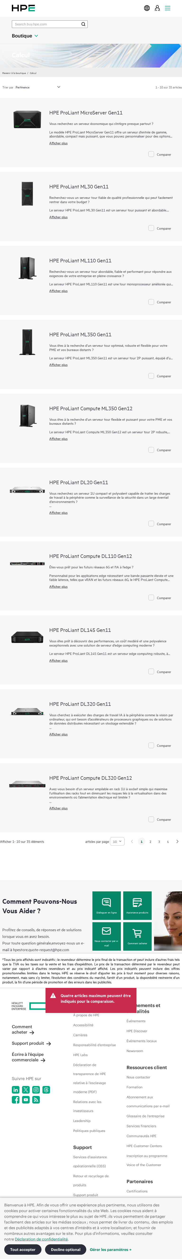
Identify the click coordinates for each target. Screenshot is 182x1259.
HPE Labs (80, 1055)
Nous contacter (138, 1077)
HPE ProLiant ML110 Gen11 (80, 260)
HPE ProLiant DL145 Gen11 (80, 629)
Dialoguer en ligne (106, 912)
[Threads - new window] (46, 1090)
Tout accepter (23, 1249)
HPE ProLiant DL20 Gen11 (78, 482)
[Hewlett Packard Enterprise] (23, 7)
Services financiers (141, 1126)
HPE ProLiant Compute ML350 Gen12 (90, 408)
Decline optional (65, 1249)
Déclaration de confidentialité (41, 1239)
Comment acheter (137, 943)
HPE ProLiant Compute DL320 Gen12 (90, 777)
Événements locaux (142, 1041)
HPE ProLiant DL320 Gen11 (80, 703)
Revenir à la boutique (14, 73)
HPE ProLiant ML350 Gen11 (80, 334)
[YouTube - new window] (26, 1100)
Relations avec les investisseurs (87, 1106)
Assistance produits (137, 912)
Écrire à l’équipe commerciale (28, 1057)
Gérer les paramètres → (111, 1249)
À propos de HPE (86, 1015)
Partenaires (140, 1181)
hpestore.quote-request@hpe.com (41, 949)
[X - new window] (26, 1090)
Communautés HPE (141, 1136)
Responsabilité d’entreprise (94, 1045)
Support (82, 1147)
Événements (136, 1021)
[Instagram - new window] (36, 1090)
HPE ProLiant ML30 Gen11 (79, 186)
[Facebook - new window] (15, 1100)
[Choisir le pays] (147, 7)
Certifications (137, 1191)
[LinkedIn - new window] (15, 1090)
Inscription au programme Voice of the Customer (147, 1160)
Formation (134, 1087)
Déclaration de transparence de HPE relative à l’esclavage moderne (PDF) (89, 1078)
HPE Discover (137, 1031)
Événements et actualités (143, 1008)
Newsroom (135, 1051)
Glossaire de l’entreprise (145, 1116)
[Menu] (167, 7)
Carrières (80, 1035)
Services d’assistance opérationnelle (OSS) (90, 1161)
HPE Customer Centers (144, 1146)
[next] (177, 841)
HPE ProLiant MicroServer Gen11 (86, 112)
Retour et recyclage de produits (91, 1180)
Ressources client (147, 1067)
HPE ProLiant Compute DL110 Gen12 (90, 555)
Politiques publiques (89, 1131)
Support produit (28, 1043)
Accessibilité (83, 1025)
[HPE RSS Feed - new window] (36, 1100)
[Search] (83, 24)
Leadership (82, 1121)
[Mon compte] (157, 7)
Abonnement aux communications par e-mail (148, 1101)
